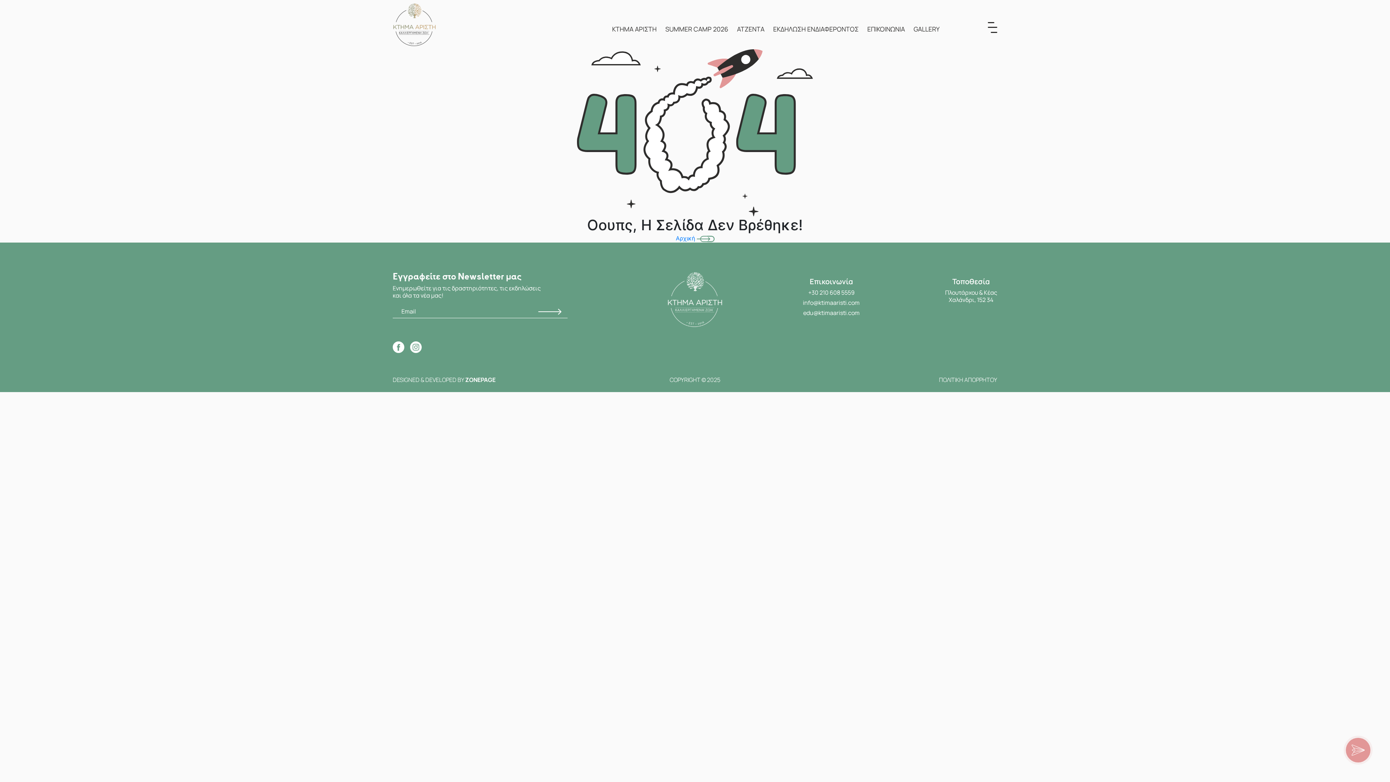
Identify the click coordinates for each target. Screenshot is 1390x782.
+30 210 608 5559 (831, 292)
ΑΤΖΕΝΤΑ (750, 29)
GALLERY (927, 29)
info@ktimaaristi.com (831, 302)
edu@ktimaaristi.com (831, 312)
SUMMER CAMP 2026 (696, 29)
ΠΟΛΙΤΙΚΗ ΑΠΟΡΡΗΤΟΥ (968, 380)
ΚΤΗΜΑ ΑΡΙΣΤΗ (634, 29)
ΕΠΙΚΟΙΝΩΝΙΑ (886, 29)
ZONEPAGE (480, 380)
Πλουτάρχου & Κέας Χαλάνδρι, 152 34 (971, 296)
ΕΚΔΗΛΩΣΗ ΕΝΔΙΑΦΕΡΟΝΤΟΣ (816, 29)
